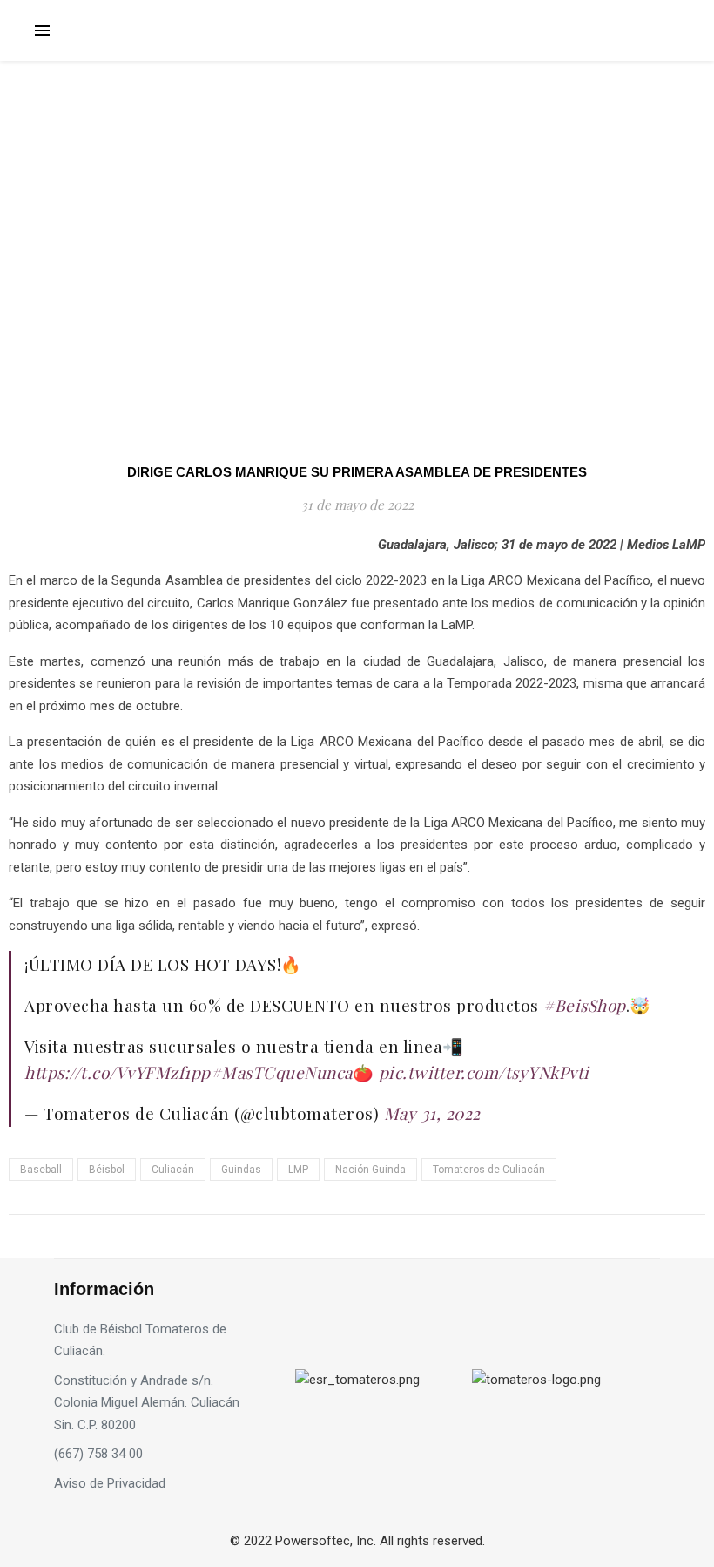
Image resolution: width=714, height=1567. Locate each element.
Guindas (241, 1169)
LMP (298, 1169)
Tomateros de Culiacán (489, 1169)
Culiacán (173, 1169)
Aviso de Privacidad (109, 1483)
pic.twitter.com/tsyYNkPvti (484, 1072)
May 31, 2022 (432, 1113)
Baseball (41, 1169)
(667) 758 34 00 (98, 1454)
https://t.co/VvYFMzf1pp (117, 1072)
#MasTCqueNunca (282, 1072)
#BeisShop (584, 1005)
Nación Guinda (370, 1169)
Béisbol (107, 1169)
